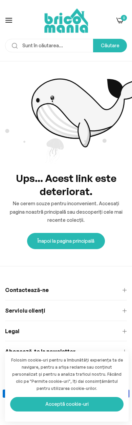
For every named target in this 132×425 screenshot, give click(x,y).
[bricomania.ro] (66, 20)
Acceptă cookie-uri (67, 404)
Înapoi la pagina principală (66, 241)
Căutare (110, 45)
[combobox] (66, 45)
